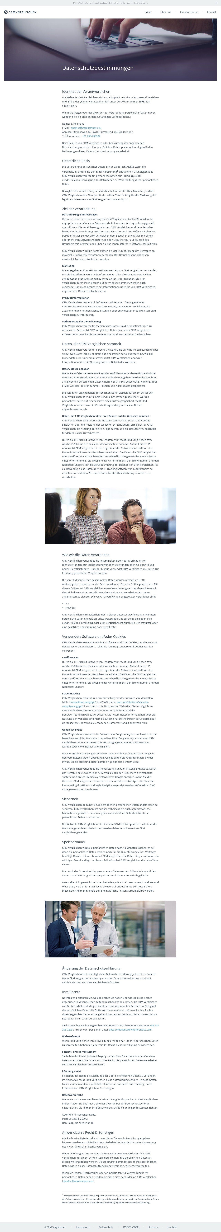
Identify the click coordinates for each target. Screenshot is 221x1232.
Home (148, 12)
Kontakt (211, 12)
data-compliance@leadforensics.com (130, 1029)
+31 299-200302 (91, 136)
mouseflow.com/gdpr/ (83, 702)
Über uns (165, 12)
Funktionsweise (189, 12)
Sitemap (153, 1227)
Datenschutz (106, 1227)
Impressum (82, 1227)
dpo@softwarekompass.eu (86, 127)
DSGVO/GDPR (131, 1227)
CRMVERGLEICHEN (23, 12)
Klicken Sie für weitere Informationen (128, 2)
